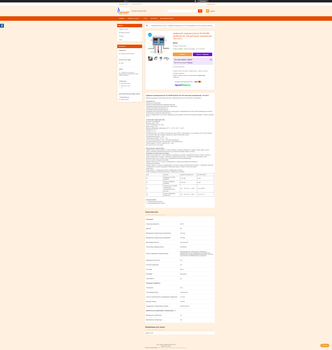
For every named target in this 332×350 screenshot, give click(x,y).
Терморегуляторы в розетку (159, 25)
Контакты (154, 18)
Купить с (200, 54)
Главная (121, 18)
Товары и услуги (133, 18)
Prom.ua (174, 344)
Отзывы (121, 36)
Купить (182, 54)
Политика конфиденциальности (179, 347)
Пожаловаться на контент (164, 347)
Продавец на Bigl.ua (166, 346)
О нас (145, 18)
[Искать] (200, 11)
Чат (326, 345)
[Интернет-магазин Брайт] (123, 14)
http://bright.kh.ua (124, 97)
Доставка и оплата (166, 18)
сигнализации (175, 111)
